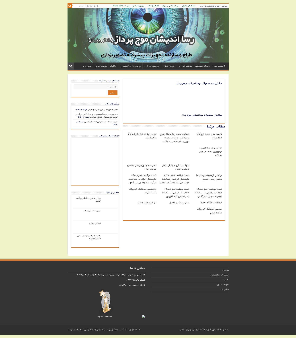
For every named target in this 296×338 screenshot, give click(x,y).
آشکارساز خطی (153, 5)
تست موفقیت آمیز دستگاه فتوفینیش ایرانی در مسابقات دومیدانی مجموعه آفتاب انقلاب (174, 179)
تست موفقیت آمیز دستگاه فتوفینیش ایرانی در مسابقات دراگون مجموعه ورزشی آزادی (142, 179)
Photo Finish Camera (211, 203)
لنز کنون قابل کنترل (147, 203)
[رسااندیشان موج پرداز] (148, 35)
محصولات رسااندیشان (220, 275)
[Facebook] (97, 6)
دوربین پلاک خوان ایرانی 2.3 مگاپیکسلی (100, 121)
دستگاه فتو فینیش (189, 5)
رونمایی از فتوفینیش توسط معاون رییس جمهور (209, 177)
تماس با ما (87, 66)
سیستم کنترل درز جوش (170, 5)
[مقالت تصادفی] (71, 66)
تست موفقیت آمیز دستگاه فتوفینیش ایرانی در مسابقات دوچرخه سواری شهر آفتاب (208, 192)
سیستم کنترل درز (185, 66)
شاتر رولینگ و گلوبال (179, 203)
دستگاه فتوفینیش (202, 66)
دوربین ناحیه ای (138, 5)
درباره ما (225, 270)
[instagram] (88, 6)
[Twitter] (94, 6)
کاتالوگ (113, 66)
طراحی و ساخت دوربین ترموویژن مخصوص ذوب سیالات (210, 151)
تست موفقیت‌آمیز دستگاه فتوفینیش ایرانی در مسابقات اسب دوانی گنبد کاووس (175, 192)
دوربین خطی (169, 66)
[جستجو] (70, 6)
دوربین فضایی (95, 223)
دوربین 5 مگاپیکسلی (92, 210)
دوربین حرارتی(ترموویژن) (130, 66)
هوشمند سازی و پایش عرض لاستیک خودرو (175, 167)
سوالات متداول (101, 66)
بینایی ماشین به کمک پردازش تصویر (88, 200)
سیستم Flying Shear (121, 5)
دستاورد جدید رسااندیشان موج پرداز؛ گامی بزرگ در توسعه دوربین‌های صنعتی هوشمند (174, 137)
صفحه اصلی (218, 66)
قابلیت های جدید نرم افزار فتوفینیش (102, 109)
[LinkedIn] (91, 6)
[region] (95, 161)
